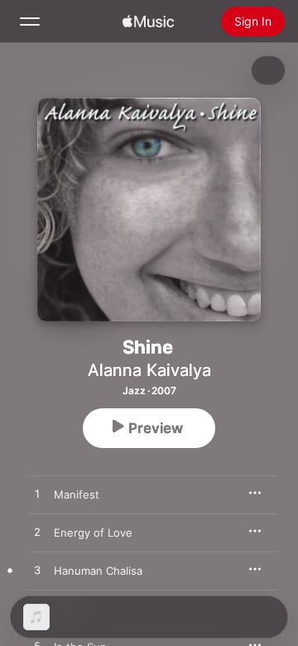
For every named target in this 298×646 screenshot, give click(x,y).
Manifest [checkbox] (76, 494)
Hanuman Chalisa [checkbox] (98, 570)
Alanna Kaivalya (149, 370)
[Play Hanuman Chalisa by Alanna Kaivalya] (37, 570)
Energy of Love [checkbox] (93, 532)
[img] (148, 21)
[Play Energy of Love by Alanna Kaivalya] (37, 532)
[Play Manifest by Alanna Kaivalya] (37, 494)
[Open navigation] (30, 21)
